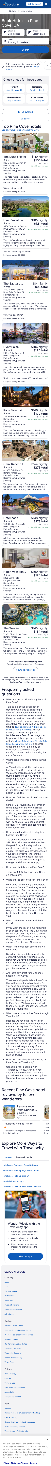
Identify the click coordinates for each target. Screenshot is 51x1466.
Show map (27, 111)
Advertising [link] (9, 1314)
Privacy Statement (12, 1463)
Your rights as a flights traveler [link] (16, 1431)
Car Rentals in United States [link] (16, 1344)
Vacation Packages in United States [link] (19, 1335)
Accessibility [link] (10, 1392)
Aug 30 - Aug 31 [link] (14, 90)
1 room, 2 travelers (18, 42)
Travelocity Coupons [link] (13, 1353)
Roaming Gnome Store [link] (13, 1309)
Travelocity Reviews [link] (13, 1348)
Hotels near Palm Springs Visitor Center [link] (21, 1170)
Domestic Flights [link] (11, 1339)
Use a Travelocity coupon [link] (15, 1426)
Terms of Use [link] (10, 1383)
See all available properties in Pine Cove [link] (20, 130)
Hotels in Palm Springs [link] (13, 1181)
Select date (14, 33)
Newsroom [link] (9, 1300)
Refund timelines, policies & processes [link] (20, 1422)
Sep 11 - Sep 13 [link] (36, 100)
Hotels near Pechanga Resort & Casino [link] (20, 1165)
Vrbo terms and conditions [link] (15, 1387)
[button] (25, 1145)
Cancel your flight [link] (12, 1417)
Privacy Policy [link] (10, 1374)
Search (25, 49)
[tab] (8, 1157)
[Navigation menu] (46, 4)
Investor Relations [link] (12, 1305)
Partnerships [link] (9, 1296)
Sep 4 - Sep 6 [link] (14, 100)
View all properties (25, 669)
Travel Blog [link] (9, 1362)
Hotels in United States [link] (14, 1326)
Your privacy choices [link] (13, 1397)
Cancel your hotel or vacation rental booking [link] (22, 1413)
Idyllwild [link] (12, 11)
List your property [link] (11, 1291)
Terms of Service (29, 1463)
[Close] (47, 1439)
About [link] (7, 1282)
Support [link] (8, 1408)
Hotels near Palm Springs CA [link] (16, 1176)
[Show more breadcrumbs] (4, 11)
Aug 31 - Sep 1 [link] (37, 90)
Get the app (25, 1256)
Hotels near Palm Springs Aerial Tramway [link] (22, 1186)
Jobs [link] (6, 1287)
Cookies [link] (8, 1378)
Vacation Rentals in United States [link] (18, 1330)
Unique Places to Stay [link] (13, 1357)
